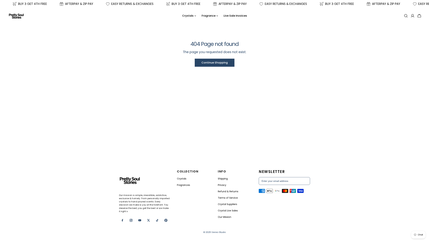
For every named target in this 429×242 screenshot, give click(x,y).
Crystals (181, 178)
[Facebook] (122, 220)
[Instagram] (131, 220)
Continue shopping (214, 63)
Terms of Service (228, 197)
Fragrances (183, 185)
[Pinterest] (166, 220)
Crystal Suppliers (227, 204)
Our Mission (224, 217)
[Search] (406, 15)
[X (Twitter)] (148, 220)
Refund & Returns (228, 191)
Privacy (222, 185)
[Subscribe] (305, 181)
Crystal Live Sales (228, 210)
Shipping (223, 178)
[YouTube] (139, 220)
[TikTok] (157, 220)
